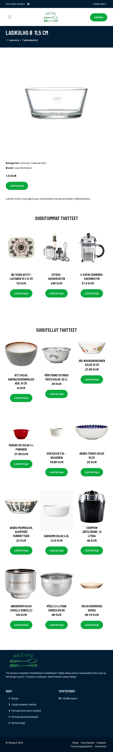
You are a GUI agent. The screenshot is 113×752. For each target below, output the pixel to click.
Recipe (15, 698)
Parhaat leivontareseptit (24, 716)
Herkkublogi (18, 723)
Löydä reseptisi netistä (23, 704)
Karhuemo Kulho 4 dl (56, 536)
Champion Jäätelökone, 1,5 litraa (92, 532)
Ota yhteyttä (87, 742)
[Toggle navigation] (10, 17)
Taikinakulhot (30, 40)
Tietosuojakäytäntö (81, 746)
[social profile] (28, 4)
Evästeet (101, 742)
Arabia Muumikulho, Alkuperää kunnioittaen (21, 532)
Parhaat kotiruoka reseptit (26, 710)
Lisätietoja (17, 185)
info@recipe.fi (99, 4)
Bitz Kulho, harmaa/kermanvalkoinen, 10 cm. (21, 379)
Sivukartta (100, 746)
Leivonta (14, 40)
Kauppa (98, 17)
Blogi (75, 742)
